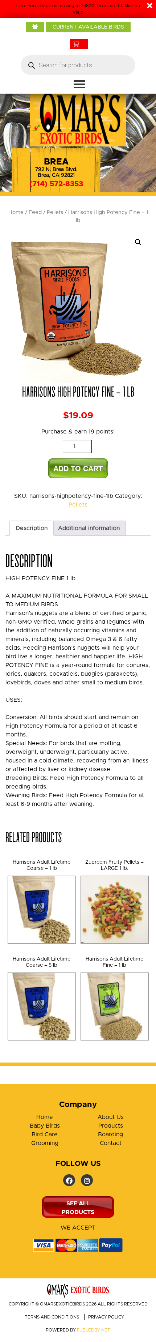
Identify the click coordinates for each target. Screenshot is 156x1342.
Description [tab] (32, 528)
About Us (111, 1117)
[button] (138, 242)
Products (110, 1126)
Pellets (55, 212)
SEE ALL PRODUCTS (78, 1208)
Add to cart (78, 469)
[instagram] (87, 1180)
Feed (35, 212)
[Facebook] (69, 1180)
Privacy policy (106, 1317)
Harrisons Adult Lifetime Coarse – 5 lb (41, 962)
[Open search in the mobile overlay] (78, 65)
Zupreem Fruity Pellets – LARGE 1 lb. (114, 865)
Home (16, 212)
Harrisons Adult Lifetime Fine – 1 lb (114, 962)
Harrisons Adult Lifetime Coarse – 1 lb (41, 865)
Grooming (44, 1143)
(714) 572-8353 (56, 184)
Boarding (110, 1134)
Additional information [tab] (89, 528)
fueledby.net (93, 1330)
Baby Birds (45, 1126)
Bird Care (45, 1134)
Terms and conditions (52, 1317)
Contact (111, 1143)
